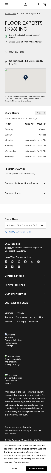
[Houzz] (6, 267)
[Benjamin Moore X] (38, 261)
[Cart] (44, 4)
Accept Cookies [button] (36, 468)
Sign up (8, 247)
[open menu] (6, 4)
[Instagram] (12, 261)
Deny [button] (14, 468)
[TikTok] (19, 267)
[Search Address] (42, 225)
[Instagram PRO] (19, 262)
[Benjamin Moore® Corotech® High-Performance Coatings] (18, 339)
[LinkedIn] (12, 267)
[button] (38, 4)
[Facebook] (6, 261)
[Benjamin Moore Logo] (25, 4)
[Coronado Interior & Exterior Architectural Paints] (18, 378)
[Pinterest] (32, 261)
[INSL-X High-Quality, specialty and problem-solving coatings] (18, 359)
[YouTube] (25, 261)
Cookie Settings (21, 462)
